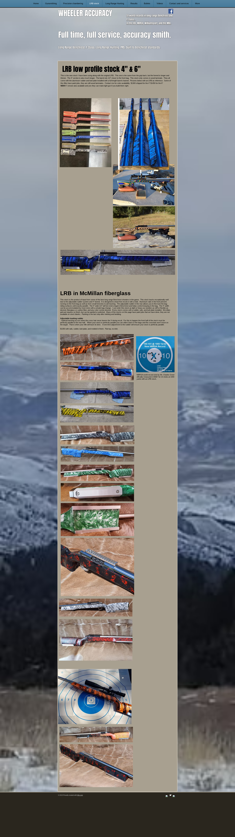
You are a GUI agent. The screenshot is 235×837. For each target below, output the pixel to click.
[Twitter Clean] (170, 795)
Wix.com (80, 795)
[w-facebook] (167, 796)
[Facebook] (170, 11)
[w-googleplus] (174, 796)
